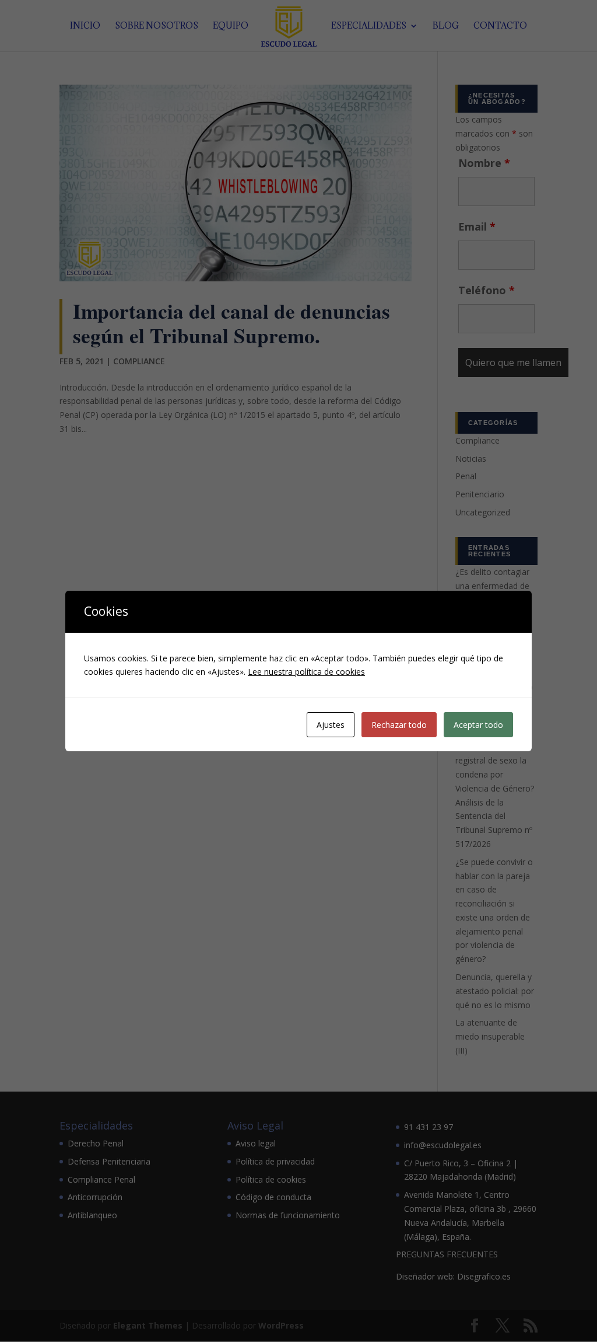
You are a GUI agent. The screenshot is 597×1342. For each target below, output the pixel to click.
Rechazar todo (399, 724)
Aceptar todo (478, 724)
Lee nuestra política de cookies (306, 671)
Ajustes (331, 724)
